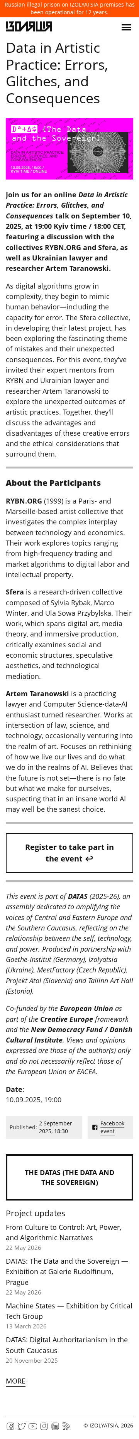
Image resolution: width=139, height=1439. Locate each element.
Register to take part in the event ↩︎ (69, 853)
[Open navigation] (126, 27)
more (15, 1380)
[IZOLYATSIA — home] (29, 27)
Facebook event (112, 1127)
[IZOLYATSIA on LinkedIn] (55, 1428)
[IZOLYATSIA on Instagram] (44, 1428)
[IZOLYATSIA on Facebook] (10, 1428)
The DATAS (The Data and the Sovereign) (69, 1177)
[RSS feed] (66, 1428)
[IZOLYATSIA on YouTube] (32, 1428)
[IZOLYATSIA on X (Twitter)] (21, 1428)
